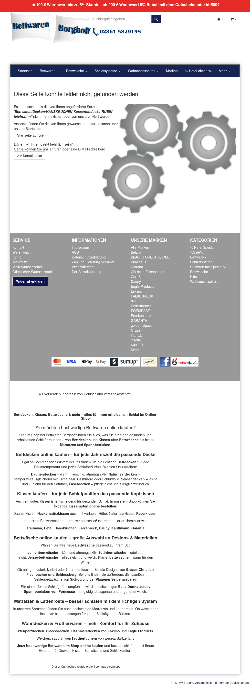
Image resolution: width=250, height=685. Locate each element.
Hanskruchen (65, 528)
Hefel (48, 528)
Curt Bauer (139, 276)
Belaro (136, 252)
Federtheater (141, 305)
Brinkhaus (138, 261)
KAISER (137, 344)
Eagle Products (142, 286)
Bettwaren (48, 70)
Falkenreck (88, 528)
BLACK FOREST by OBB (150, 257)
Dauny (136, 281)
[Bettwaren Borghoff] (53, 29)
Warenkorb (20, 252)
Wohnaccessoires (142, 70)
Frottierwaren (68, 623)
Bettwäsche (75, 70)
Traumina (34, 528)
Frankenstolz (141, 315)
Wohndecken (35, 623)
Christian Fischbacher (148, 271)
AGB (75, 252)
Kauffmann (120, 528)
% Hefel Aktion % (198, 70)
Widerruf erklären (30, 281)
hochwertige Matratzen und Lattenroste (103, 608)
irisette (136, 340)
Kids (193, 276)
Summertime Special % (208, 266)
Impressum (80, 247)
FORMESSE (140, 310)
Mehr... (136, 349)
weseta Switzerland (120, 638)
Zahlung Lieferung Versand (93, 261)
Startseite (25, 70)
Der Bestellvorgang (86, 271)
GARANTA (139, 320)
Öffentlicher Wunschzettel (32, 271)
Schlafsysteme (106, 70)
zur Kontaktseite (29, 155)
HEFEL (136, 335)
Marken (172, 70)
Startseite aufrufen (31, 135)
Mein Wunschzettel (27, 266)
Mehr (223, 70)
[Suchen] (156, 19)
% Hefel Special (202, 247)
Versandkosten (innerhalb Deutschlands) (222, 682)
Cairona (137, 266)
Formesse (67, 591)
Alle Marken (140, 247)
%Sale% (196, 252)
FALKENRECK (142, 296)
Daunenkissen (24, 513)
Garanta (138, 528)
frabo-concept (110, 666)
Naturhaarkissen (121, 513)
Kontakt (18, 247)
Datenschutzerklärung (89, 257)
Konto (16, 257)
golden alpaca (142, 325)
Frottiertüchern (84, 638)
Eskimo (136, 291)
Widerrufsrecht (83, 266)
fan (133, 300)
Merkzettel (20, 261)
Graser (136, 330)
